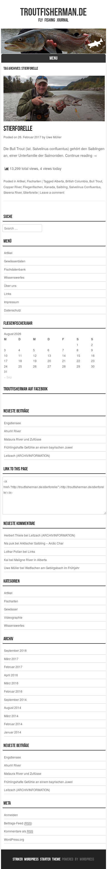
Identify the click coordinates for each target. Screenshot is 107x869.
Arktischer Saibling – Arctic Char (41, 543)
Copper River (12, 187)
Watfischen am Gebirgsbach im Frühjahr (52, 568)
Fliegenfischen (33, 187)
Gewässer (11, 609)
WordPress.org (14, 839)
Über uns (10, 285)
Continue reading (81, 155)
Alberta (59, 181)
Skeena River (12, 192)
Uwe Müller (53, 137)
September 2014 (15, 699)
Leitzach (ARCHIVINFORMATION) (27, 455)
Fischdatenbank (15, 269)
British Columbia (76, 181)
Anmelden (11, 815)
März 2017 (11, 659)
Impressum (11, 302)
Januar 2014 (12, 732)
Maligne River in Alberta (30, 560)
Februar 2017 (13, 667)
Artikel (21, 181)
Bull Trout (95, 181)
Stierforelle (17, 128)
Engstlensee (12, 423)
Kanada (49, 187)
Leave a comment (52, 192)
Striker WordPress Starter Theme (36, 859)
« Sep (8, 377)
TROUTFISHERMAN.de (53, 12)
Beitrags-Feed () (18, 823)
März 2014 (11, 716)
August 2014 (12, 707)
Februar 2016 (13, 691)
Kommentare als (18, 831)
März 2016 (11, 683)
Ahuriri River (12, 431)
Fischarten (34, 181)
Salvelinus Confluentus (85, 187)
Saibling (62, 187)
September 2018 (15, 650)
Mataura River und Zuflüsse (22, 439)
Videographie (13, 617)
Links (7, 293)
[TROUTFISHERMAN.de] (53, 41)
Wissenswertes (14, 277)
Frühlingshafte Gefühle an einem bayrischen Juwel (38, 447)
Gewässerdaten (14, 261)
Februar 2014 (13, 724)
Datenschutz (12, 310)
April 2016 (11, 675)
